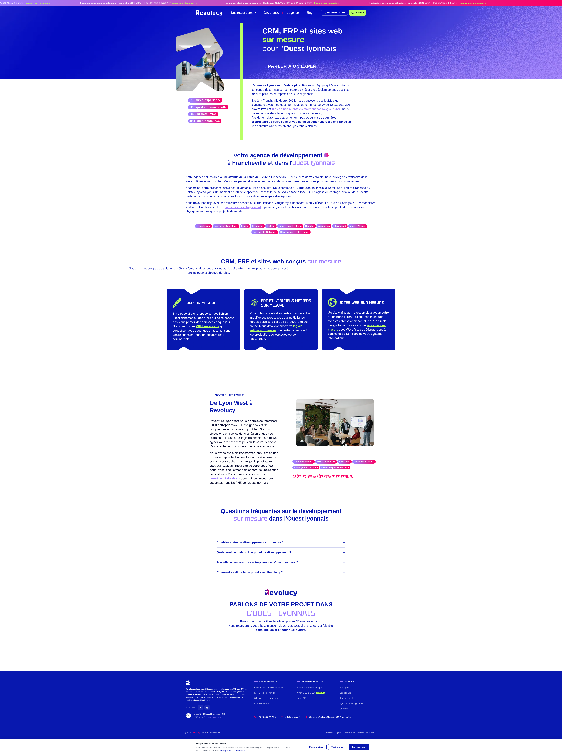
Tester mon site (336, 12)
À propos (344, 687)
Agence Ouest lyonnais (351, 703)
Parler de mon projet (281, 364)
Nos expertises (242, 12)
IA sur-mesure (261, 703)
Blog (309, 12)
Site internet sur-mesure (267, 698)
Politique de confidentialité (232, 750)
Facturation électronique (309, 687)
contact (359, 12)
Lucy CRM (302, 698)
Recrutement (346, 698)
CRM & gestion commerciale (268, 687)
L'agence (292, 12)
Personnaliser (316, 747)
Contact (344, 708)
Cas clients (271, 12)
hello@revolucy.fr (292, 717)
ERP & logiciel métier (264, 692)
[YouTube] (207, 707)
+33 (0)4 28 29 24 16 (267, 717)
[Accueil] (209, 13)
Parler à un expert (293, 66)
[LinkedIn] (200, 707)
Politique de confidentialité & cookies (361, 733)
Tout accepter (359, 747)
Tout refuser (337, 747)
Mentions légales (333, 733)
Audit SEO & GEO (310, 692)
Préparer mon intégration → (155, 3)
